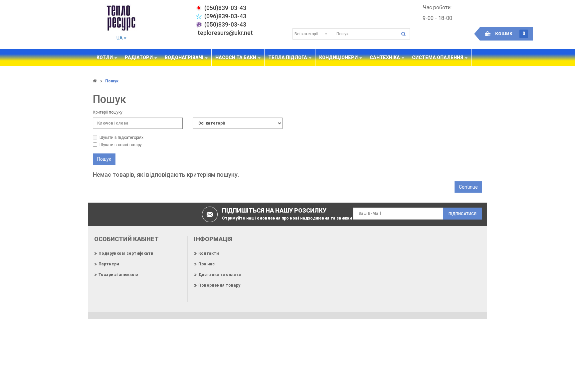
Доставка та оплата (219, 274)
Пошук (111, 81)
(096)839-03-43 (225, 16)
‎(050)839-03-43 (225, 7)
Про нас (206, 264)
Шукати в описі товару (120, 144)
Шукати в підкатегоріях (121, 137)
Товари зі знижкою (118, 274)
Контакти (208, 253)
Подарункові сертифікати (125, 253)
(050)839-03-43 (225, 24)
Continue (468, 187)
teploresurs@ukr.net (225, 32)
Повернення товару (219, 285)
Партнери (108, 264)
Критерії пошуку (107, 112)
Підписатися (463, 214)
